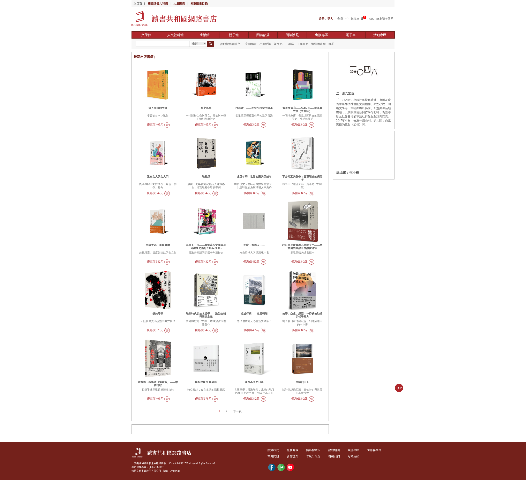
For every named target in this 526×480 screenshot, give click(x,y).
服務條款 (292, 450)
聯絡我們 (334, 456)
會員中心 (343, 18)
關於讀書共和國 (158, 3)
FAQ (371, 18)
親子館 (234, 35)
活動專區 (379, 35)
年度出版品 (313, 456)
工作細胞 (302, 44)
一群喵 (289, 44)
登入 (330, 18)
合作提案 (292, 456)
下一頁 (237, 411)
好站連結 (353, 456)
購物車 (355, 18)
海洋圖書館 (318, 44)
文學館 (146, 35)
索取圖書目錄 (199, 3)
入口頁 (138, 3)
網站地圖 (334, 450)
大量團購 (179, 3)
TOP (399, 388)
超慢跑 (278, 44)
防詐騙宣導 (374, 450)
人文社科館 (175, 35)
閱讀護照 (292, 35)
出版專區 (321, 35)
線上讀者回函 (384, 18)
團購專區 (353, 450)
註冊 (321, 18)
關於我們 (273, 450)
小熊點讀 (265, 44)
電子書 (351, 35)
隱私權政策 (313, 450)
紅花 (331, 44)
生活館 (205, 35)
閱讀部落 (263, 35)
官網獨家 (251, 44)
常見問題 (273, 456)
